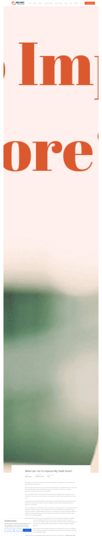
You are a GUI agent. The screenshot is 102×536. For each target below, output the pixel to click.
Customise (9, 530)
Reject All (18, 530)
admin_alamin (28, 476)
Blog (48, 476)
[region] (18, 526)
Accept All (27, 530)
